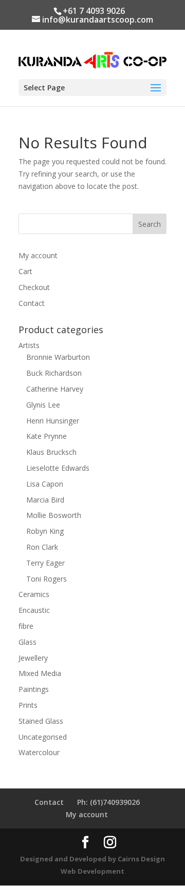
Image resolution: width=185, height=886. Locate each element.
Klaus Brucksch (51, 452)
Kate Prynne (46, 436)
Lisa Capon (44, 484)
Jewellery (33, 658)
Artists (29, 345)
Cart (25, 271)
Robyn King (45, 531)
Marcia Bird (45, 500)
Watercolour (39, 752)
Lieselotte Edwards (57, 468)
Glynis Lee (43, 405)
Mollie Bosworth (53, 515)
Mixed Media (39, 673)
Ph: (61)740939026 (108, 802)
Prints (28, 705)
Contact (31, 303)
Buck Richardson (54, 373)
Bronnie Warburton (58, 357)
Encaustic (34, 610)
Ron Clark (42, 547)
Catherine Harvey (54, 389)
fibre (25, 626)
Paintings (33, 689)
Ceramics (33, 594)
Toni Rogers (46, 579)
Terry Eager (45, 563)
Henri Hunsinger (52, 421)
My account (38, 255)
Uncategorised (42, 737)
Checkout (34, 287)
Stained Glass (40, 721)
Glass (27, 642)
